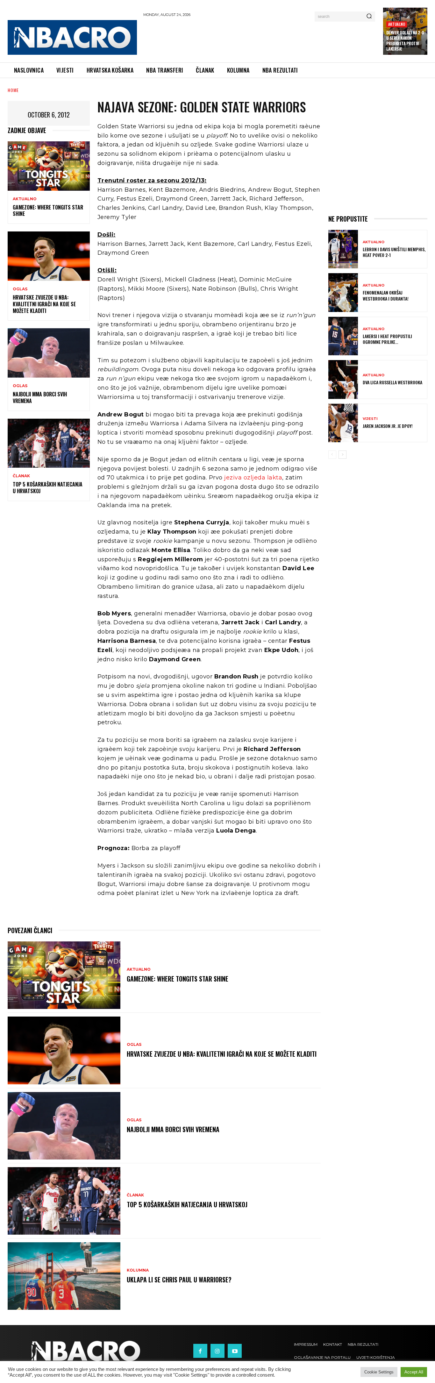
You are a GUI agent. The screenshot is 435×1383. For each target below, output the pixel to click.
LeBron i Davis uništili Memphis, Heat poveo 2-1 (394, 252)
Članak (21, 476)
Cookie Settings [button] (379, 1372)
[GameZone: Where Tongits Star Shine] (49, 166)
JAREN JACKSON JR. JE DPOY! (388, 425)
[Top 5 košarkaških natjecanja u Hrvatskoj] (49, 443)
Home (13, 90)
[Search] (369, 16)
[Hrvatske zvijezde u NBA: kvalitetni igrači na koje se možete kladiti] (49, 256)
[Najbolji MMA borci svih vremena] (49, 353)
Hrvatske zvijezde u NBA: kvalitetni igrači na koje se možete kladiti (44, 304)
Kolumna (138, 1270)
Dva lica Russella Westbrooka (392, 382)
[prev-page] (332, 454)
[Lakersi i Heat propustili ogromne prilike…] (343, 336)
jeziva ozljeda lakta (253, 477)
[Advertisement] (260, 38)
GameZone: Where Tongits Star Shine (48, 210)
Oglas (20, 289)
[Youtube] (235, 1351)
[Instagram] (217, 1351)
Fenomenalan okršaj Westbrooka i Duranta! (386, 295)
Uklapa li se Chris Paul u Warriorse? (179, 1279)
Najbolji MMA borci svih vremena (40, 397)
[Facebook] (200, 1351)
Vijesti (370, 419)
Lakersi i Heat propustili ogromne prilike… (387, 339)
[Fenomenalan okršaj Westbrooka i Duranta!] (343, 292)
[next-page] (342, 454)
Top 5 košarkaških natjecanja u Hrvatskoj (47, 487)
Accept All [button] (413, 1372)
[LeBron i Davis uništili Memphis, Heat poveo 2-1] (343, 249)
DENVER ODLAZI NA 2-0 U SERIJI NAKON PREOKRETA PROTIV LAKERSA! (405, 40)
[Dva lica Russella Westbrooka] (343, 379)
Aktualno (396, 24)
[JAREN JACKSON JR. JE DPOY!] (343, 423)
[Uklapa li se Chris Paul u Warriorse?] (64, 1276)
